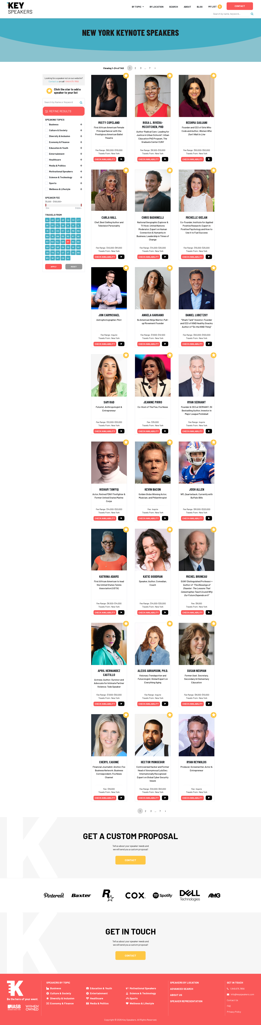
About (187, 6)
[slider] (45, 205)
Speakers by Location (184, 982)
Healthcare (55, 159)
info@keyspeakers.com (242, 994)
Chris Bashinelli (153, 217)
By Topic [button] (136, 6)
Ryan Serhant (196, 402)
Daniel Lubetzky (197, 315)
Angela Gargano (153, 315)
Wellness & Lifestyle (59, 189)
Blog (200, 6)
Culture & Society (58, 130)
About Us (176, 994)
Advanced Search (181, 988)
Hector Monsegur (153, 762)
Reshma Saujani (196, 122)
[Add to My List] (126, 76)
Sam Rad (109, 402)
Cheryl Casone (109, 762)
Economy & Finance (59, 142)
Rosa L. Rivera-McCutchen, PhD (152, 124)
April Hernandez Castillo (109, 672)
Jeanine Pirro (152, 402)
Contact (240, 6)
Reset (74, 266)
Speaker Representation (186, 1001)
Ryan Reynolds (196, 762)
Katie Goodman (153, 576)
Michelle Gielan (196, 217)
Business (53, 124)
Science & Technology (60, 177)
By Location (156, 6)
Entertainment (56, 153)
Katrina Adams (109, 576)
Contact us (54, 81)
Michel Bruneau (196, 576)
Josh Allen (196, 489)
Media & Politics (57, 165)
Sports (52, 183)
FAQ (229, 1005)
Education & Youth (58, 147)
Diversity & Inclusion (59, 136)
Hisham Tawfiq (109, 489)
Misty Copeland (109, 122)
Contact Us (232, 1000)
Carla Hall (109, 217)
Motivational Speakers (61, 171)
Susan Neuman (196, 670)
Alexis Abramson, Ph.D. (153, 670)
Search (173, 6)
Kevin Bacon (153, 489)
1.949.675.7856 (237, 988)
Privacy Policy (234, 1011)
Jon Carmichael (109, 315)
